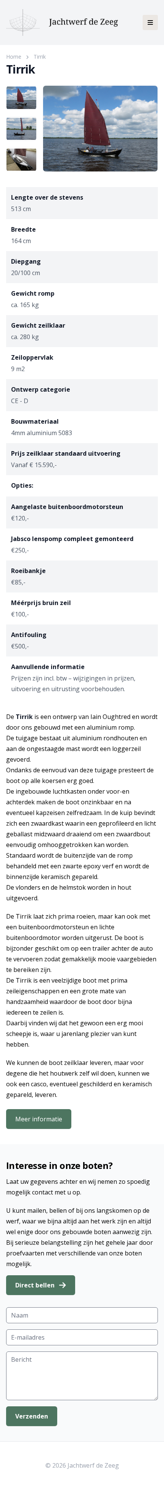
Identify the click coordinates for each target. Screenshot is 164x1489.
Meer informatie (38, 1119)
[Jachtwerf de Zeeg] (62, 22)
